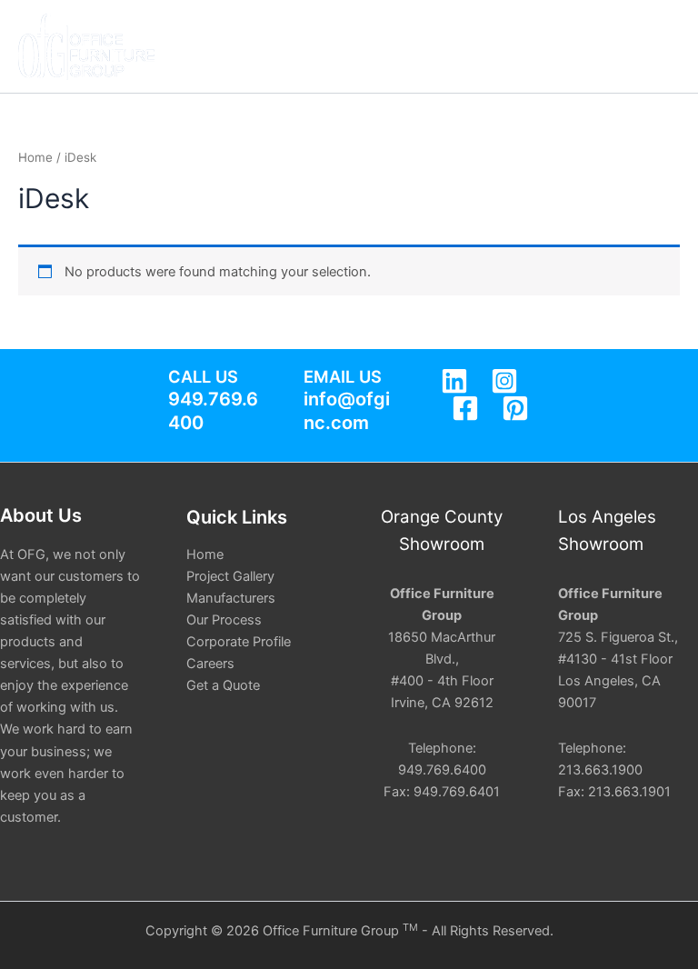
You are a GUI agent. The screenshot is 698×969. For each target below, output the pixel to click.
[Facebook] (465, 408)
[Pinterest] (515, 408)
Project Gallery (230, 576)
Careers (210, 663)
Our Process (224, 620)
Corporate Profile (238, 642)
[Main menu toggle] (661, 46)
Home (35, 157)
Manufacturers (230, 598)
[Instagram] (504, 381)
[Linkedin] (454, 381)
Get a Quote (223, 685)
